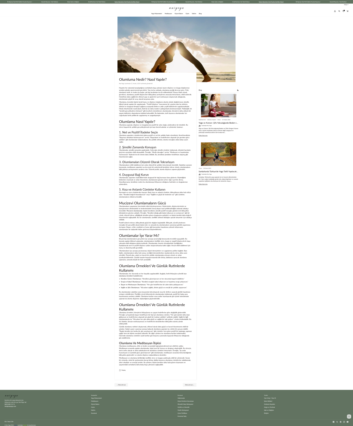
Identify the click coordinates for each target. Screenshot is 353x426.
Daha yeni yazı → (189, 385)
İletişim (266, 413)
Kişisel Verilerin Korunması (186, 401)
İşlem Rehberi (268, 401)
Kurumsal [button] (180, 395)
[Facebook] (333, 422)
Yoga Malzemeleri (96, 398)
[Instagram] (344, 422)
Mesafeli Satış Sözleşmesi (185, 404)
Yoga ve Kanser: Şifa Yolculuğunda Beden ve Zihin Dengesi (219, 123)
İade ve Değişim (269, 410)
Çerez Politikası (182, 413)
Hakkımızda (181, 398)
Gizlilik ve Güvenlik (183, 407)
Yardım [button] (266, 395)
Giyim (93, 407)
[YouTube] (347, 422)
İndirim (93, 410)
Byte (16, 425)
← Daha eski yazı (121, 385)
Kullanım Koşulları (269, 404)
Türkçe (345, 4)
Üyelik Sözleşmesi (183, 410)
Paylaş (124, 370)
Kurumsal (94, 413)
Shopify (25, 425)
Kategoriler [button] (94, 395)
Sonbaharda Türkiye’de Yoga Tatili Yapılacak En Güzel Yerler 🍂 (219, 171)
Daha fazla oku (203, 135)
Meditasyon (94, 401)
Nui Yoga (8, 425)
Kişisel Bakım (95, 404)
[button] (156, 13)
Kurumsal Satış (182, 416)
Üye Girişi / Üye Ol (270, 398)
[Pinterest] (340, 422)
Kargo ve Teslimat (269, 407)
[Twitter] (337, 422)
